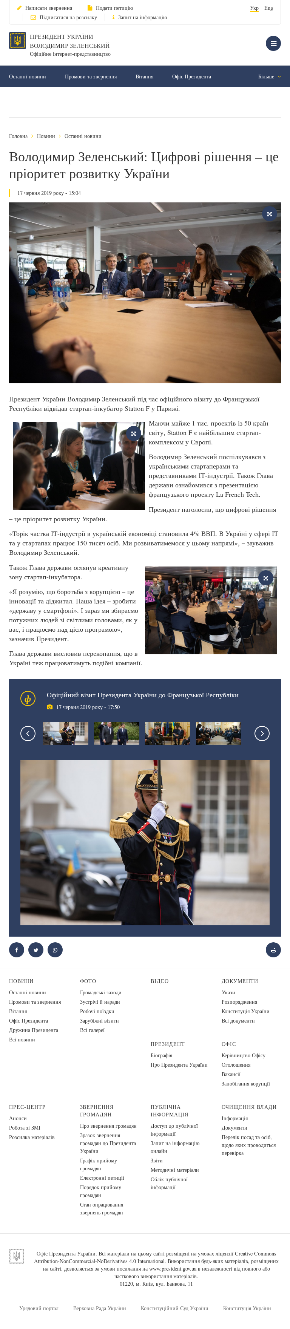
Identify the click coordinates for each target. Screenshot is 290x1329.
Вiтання (144, 76)
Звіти (157, 1160)
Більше (267, 76)
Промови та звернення (91, 76)
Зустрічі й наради (100, 1001)
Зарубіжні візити (99, 1020)
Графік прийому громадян (98, 1164)
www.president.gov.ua (172, 1268)
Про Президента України (179, 1064)
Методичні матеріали (175, 1169)
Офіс (229, 1043)
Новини (46, 135)
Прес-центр (27, 1106)
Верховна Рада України (99, 1308)
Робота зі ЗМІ (24, 1127)
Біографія (161, 1055)
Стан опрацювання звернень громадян (101, 1208)
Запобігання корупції (246, 1083)
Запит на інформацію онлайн (175, 1146)
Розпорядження (239, 1001)
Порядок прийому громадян (100, 1191)
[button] (35, 949)
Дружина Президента (33, 1029)
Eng (268, 7)
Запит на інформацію (142, 17)
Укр (254, 7)
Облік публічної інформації (169, 1183)
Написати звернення (48, 7)
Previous (27, 733)
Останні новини (27, 76)
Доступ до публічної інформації (174, 1129)
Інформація (235, 1118)
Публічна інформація (169, 1110)
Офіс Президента (191, 76)
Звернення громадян (97, 1110)
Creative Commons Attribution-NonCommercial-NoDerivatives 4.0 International (155, 1257)
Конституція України (246, 1011)
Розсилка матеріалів (32, 1137)
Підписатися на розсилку (68, 17)
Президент (168, 1043)
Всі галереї (92, 1029)
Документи (240, 981)
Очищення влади (249, 1106)
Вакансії (231, 1074)
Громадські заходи (101, 992)
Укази (228, 992)
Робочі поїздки (97, 1011)
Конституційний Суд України (174, 1308)
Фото (88, 981)
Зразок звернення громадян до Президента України (108, 1142)
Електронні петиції (102, 1177)
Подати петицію (114, 7)
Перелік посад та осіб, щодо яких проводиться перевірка (249, 1144)
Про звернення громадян (108, 1125)
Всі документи (238, 1020)
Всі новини (22, 1039)
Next (262, 733)
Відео (160, 981)
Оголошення (236, 1064)
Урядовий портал (39, 1308)
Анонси (18, 1118)
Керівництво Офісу (243, 1055)
